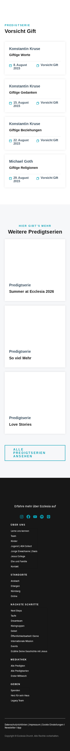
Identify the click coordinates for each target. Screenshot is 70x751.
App (19, 727)
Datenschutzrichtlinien (16, 724)
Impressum (34, 724)
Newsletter (10, 727)
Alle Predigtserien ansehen (29, 453)
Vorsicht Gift (49, 65)
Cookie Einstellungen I (53, 724)
